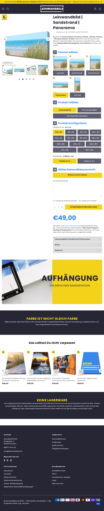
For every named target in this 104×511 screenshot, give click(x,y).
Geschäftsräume (59, 439)
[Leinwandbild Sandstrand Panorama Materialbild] (31, 70)
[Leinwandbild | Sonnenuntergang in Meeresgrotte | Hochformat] (39, 363)
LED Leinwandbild (89, 110)
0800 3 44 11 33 (10, 447)
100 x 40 (95, 132)
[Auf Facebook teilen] (19, 79)
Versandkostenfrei (72, 226)
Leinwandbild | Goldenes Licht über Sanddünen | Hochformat (13, 379)
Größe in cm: (62, 127)
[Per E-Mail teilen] (33, 79)
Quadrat (60, 73)
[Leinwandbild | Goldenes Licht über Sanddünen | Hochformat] (14, 363)
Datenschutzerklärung (13, 480)
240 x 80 (93, 144)
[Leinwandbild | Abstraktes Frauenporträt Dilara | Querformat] (64, 363)
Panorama (61, 95)
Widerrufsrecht (10, 477)
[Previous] (5, 39)
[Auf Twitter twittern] (23, 79)
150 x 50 (70, 138)
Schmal (77, 95)
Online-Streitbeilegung (13, 483)
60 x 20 (71, 132)
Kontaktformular (58, 470)
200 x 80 (60, 144)
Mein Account (57, 483)
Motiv (57, 244)
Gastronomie (57, 445)
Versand (7, 474)
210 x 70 (77, 144)
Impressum (8, 470)
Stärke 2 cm (64, 161)
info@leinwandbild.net (13, 451)
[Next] (48, 39)
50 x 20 (58, 132)
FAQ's (54, 474)
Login (54, 480)
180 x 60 (95, 138)
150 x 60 (83, 138)
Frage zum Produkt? (89, 201)
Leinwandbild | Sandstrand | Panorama (72, 239)
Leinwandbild (64, 110)
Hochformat (93, 73)
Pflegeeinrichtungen (60, 448)
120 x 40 (58, 138)
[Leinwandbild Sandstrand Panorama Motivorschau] (19, 70)
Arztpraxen (56, 442)
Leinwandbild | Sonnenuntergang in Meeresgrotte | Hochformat (39, 379)
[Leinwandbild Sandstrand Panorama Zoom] (43, 70)
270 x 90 (64, 150)
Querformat (77, 73)
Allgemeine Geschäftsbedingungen (18, 486)
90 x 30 (83, 132)
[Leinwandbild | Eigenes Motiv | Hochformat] (89, 363)
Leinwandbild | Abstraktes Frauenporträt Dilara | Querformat (63, 379)
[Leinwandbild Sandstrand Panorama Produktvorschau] (8, 70)
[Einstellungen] (95, 8)
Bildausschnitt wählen (77, 175)
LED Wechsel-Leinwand (77, 116)
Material (59, 250)
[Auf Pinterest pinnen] (26, 79)
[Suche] (7, 9)
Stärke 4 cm (89, 161)
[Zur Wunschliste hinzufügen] (81, 371)
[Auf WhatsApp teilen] (30, 79)
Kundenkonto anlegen (61, 477)
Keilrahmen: (63, 156)
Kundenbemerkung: (60, 181)
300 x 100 (89, 150)
